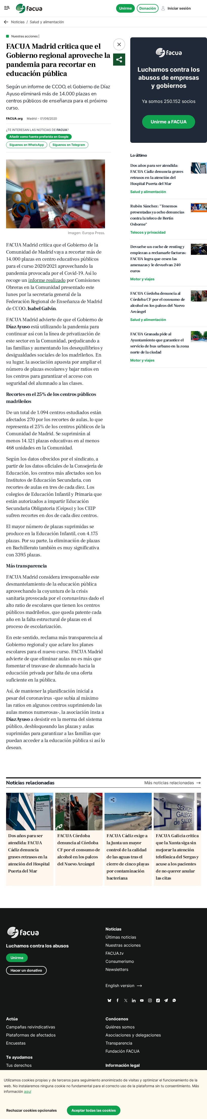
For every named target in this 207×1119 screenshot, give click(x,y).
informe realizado (47, 280)
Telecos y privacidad (148, 232)
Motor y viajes (142, 279)
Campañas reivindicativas (30, 1027)
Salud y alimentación (148, 191)
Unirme (125, 8)
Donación (147, 8)
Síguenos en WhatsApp (26, 145)
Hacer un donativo (26, 970)
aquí (27, 1091)
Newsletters (117, 969)
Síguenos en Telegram (69, 145)
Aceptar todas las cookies (93, 1110)
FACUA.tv (115, 953)
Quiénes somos (120, 1027)
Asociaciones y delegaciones (133, 1035)
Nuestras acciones (123, 945)
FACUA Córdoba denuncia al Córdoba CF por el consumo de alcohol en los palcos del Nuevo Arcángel (78, 850)
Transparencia (119, 1043)
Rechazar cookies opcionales (31, 1110)
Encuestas (15, 1043)
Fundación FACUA (123, 1051)
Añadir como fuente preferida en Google (38, 137)
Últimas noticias (121, 937)
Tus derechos (19, 1065)
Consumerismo (120, 961)
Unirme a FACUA (169, 121)
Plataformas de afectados (31, 1035)
